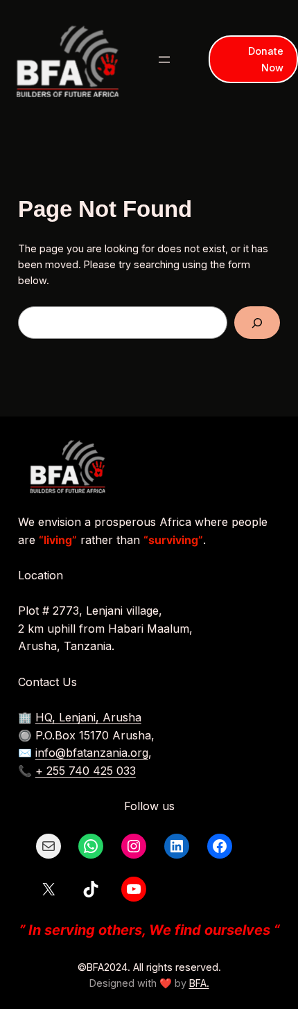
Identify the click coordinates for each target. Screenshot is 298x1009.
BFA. (199, 983)
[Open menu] (164, 59)
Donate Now (265, 59)
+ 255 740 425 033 (85, 771)
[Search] (257, 322)
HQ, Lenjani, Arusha (88, 717)
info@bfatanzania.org (91, 753)
